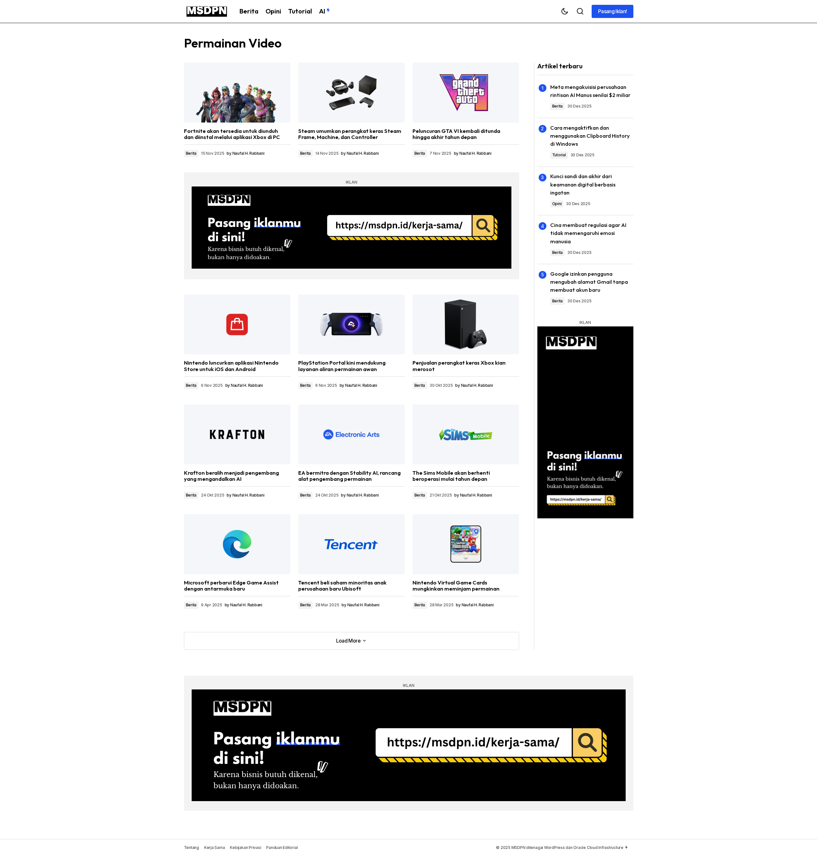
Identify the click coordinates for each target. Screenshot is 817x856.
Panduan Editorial (282, 847)
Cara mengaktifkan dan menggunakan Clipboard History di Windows (590, 135)
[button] (564, 11)
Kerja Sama (214, 847)
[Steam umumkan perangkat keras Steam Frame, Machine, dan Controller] (351, 93)
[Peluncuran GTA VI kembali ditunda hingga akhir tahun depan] (466, 93)
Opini (557, 203)
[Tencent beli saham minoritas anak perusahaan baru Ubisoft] (351, 544)
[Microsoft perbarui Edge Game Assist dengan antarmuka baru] (237, 544)
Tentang (191, 847)
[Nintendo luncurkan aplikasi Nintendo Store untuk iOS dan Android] (237, 325)
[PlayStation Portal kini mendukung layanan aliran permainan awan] (351, 325)
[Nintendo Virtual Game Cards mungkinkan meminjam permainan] (466, 544)
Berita (191, 153)
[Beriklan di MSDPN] (351, 227)
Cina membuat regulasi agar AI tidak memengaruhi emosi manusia (588, 232)
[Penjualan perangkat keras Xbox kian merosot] (466, 325)
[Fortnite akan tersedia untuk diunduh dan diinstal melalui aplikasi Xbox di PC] (237, 93)
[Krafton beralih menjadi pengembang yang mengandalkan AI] (237, 434)
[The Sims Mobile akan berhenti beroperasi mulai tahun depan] (466, 434)
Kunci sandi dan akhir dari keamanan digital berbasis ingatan (582, 184)
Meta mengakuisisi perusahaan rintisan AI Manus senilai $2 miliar (590, 90)
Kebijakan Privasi (245, 847)
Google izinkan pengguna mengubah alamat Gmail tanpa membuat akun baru (589, 281)
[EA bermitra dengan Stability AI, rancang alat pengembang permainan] (351, 434)
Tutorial (559, 154)
